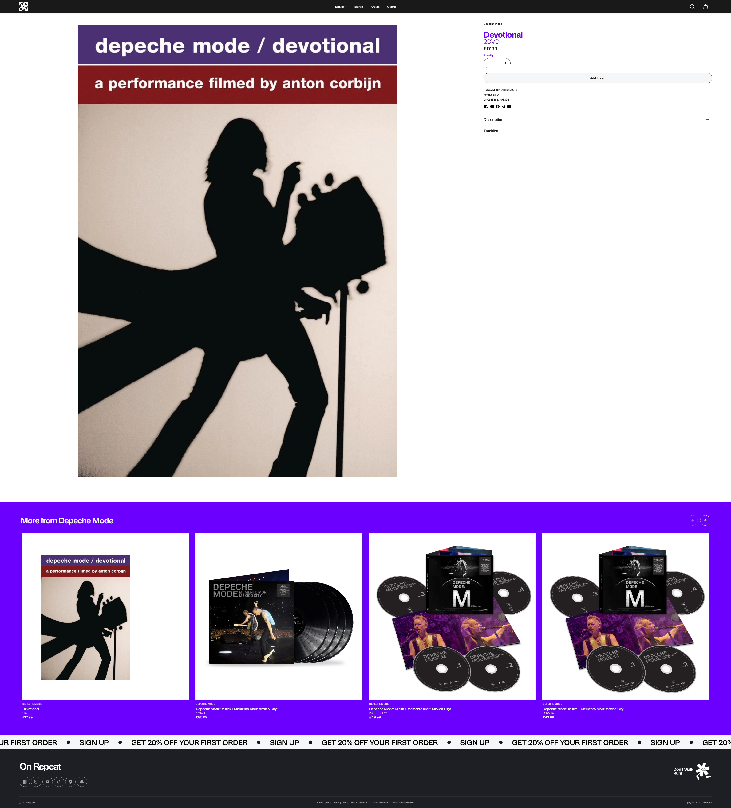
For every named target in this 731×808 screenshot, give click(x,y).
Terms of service (359, 802)
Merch (358, 7)
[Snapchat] (82, 782)
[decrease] (488, 63)
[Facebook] (25, 782)
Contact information (380, 802)
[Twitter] (70, 782)
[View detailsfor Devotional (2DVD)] (105, 616)
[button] (705, 6)
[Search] (692, 6)
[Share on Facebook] (486, 106)
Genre (391, 7)
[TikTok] (59, 782)
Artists (375, 7)
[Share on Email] (509, 106)
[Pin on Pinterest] (498, 106)
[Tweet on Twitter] (492, 106)
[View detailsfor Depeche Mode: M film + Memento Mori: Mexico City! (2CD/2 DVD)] (625, 616)
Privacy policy (341, 802)
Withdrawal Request (403, 802)
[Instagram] (36, 782)
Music (339, 7)
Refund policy (324, 802)
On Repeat (707, 802)
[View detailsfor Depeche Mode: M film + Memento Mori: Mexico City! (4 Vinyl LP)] (278, 616)
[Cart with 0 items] (705, 6)
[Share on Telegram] (503, 106)
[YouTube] (47, 782)
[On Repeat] (23, 6)
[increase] (505, 63)
